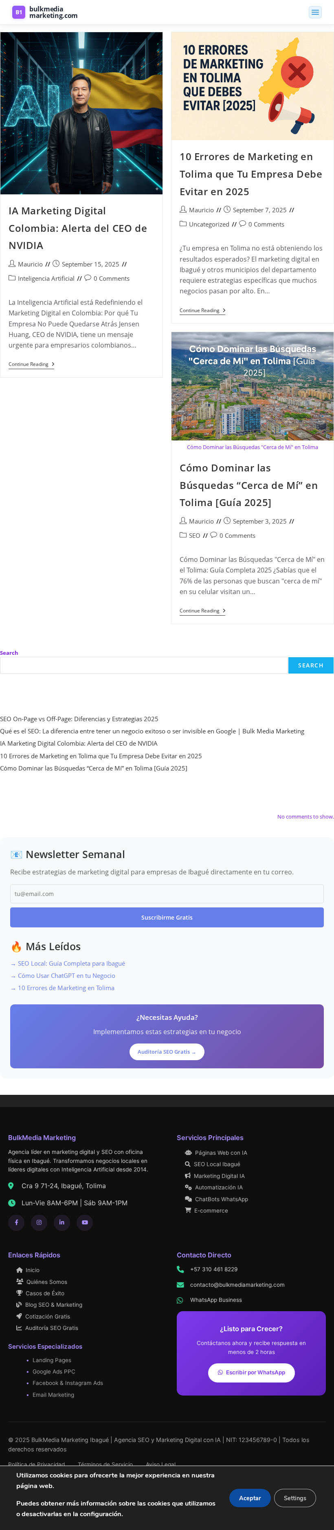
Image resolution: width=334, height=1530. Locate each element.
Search (9, 652)
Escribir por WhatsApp (255, 1372)
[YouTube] (85, 1223)
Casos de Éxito (45, 1293)
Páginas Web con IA (221, 1152)
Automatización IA (219, 1187)
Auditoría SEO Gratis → (167, 1051)
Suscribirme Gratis (167, 917)
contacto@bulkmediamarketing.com (237, 1284)
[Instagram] (39, 1223)
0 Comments (112, 278)
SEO (194, 535)
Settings (295, 1498)
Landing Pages (52, 1360)
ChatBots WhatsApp (221, 1199)
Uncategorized (209, 224)
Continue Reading (31, 365)
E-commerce (211, 1210)
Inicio (33, 1270)
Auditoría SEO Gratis (51, 1328)
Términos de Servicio (105, 1464)
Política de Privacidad (36, 1464)
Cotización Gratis (47, 1316)
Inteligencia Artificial (46, 278)
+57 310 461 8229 (213, 1269)
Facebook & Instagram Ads (68, 1383)
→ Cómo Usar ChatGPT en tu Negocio (62, 975)
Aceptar (250, 1498)
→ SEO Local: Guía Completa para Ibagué (67, 963)
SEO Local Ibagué (217, 1164)
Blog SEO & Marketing (53, 1304)
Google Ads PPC (54, 1371)
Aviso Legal (161, 1464)
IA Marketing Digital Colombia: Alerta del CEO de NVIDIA (78, 228)
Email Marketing (53, 1394)
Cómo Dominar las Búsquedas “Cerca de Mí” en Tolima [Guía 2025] (249, 485)
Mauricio (30, 264)
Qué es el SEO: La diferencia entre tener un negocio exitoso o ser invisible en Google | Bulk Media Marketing (152, 731)
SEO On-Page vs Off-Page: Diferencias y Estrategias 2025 (79, 719)
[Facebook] (16, 1223)
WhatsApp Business (216, 1300)
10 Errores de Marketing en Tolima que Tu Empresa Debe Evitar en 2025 (251, 174)
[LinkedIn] (62, 1223)
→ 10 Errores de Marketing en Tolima (62, 988)
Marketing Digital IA (219, 1176)
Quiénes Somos (46, 1282)
